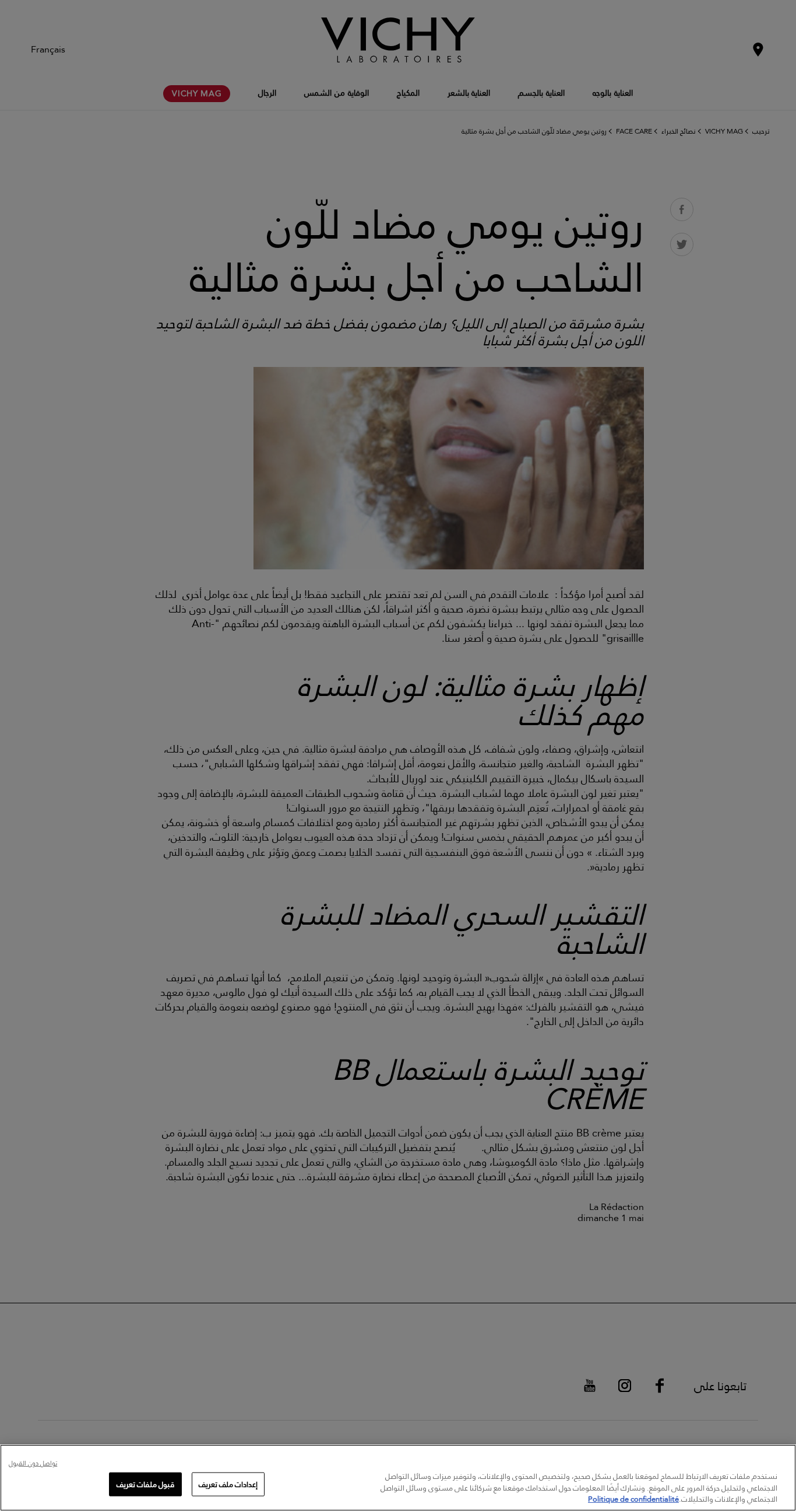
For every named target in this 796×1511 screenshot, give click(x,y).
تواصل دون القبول (33, 1464)
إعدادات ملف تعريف (228, 1484)
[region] (398, 1477)
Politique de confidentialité (633, 1499)
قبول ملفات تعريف (145, 1484)
